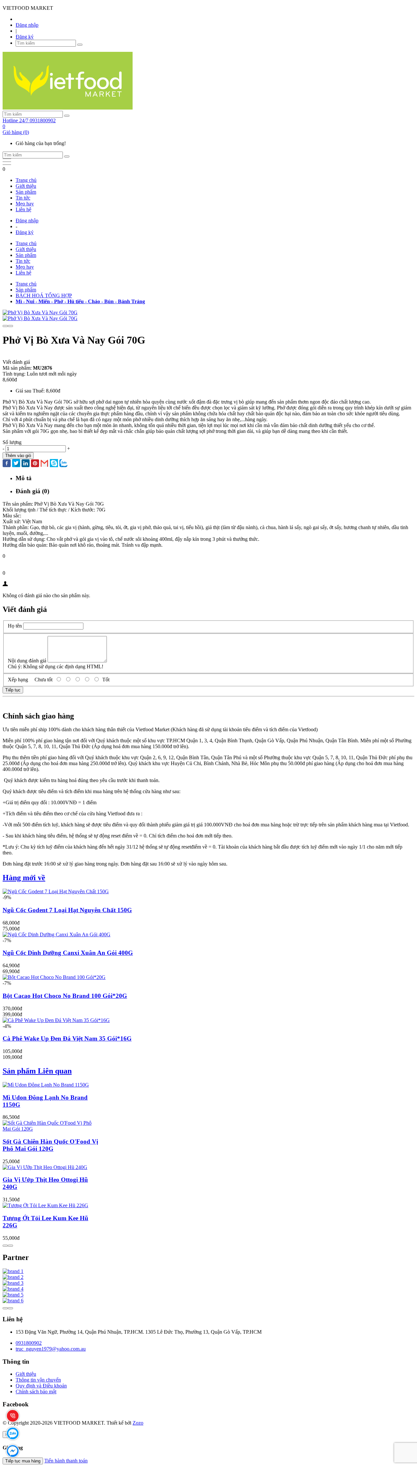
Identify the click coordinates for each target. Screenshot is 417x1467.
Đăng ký (25, 36)
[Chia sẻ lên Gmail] (44, 463)
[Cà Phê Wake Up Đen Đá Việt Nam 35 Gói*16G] (56, 1020)
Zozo (138, 1423)
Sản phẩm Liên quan (37, 1071)
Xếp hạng (18, 679)
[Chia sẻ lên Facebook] (7, 463)
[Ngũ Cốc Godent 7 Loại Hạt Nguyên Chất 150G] (56, 891)
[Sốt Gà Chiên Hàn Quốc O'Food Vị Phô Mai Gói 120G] (50, 1129)
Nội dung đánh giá (27, 660)
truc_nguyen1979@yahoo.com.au (51, 1349)
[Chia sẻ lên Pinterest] (35, 463)
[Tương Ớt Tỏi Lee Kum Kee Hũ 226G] (45, 1205)
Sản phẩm (26, 192)
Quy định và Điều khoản (41, 1385)
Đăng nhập (27, 25)
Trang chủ (26, 180)
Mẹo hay (25, 203)
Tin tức (23, 197)
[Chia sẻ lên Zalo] (63, 463)
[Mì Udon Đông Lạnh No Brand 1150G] (46, 1085)
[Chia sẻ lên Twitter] (16, 463)
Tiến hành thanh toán (66, 1460)
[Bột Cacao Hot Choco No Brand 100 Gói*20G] (54, 977)
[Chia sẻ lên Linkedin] (26, 463)
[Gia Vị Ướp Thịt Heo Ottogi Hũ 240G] (45, 1167)
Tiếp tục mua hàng (22, 1461)
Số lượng (12, 442)
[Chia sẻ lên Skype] (54, 463)
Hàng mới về (24, 877)
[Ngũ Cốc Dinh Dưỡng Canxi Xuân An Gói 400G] (56, 934)
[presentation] (5, 326)
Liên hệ (23, 209)
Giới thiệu (26, 186)
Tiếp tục (13, 690)
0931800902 (29, 1343)
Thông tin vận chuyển (38, 1380)
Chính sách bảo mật (36, 1391)
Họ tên (15, 626)
